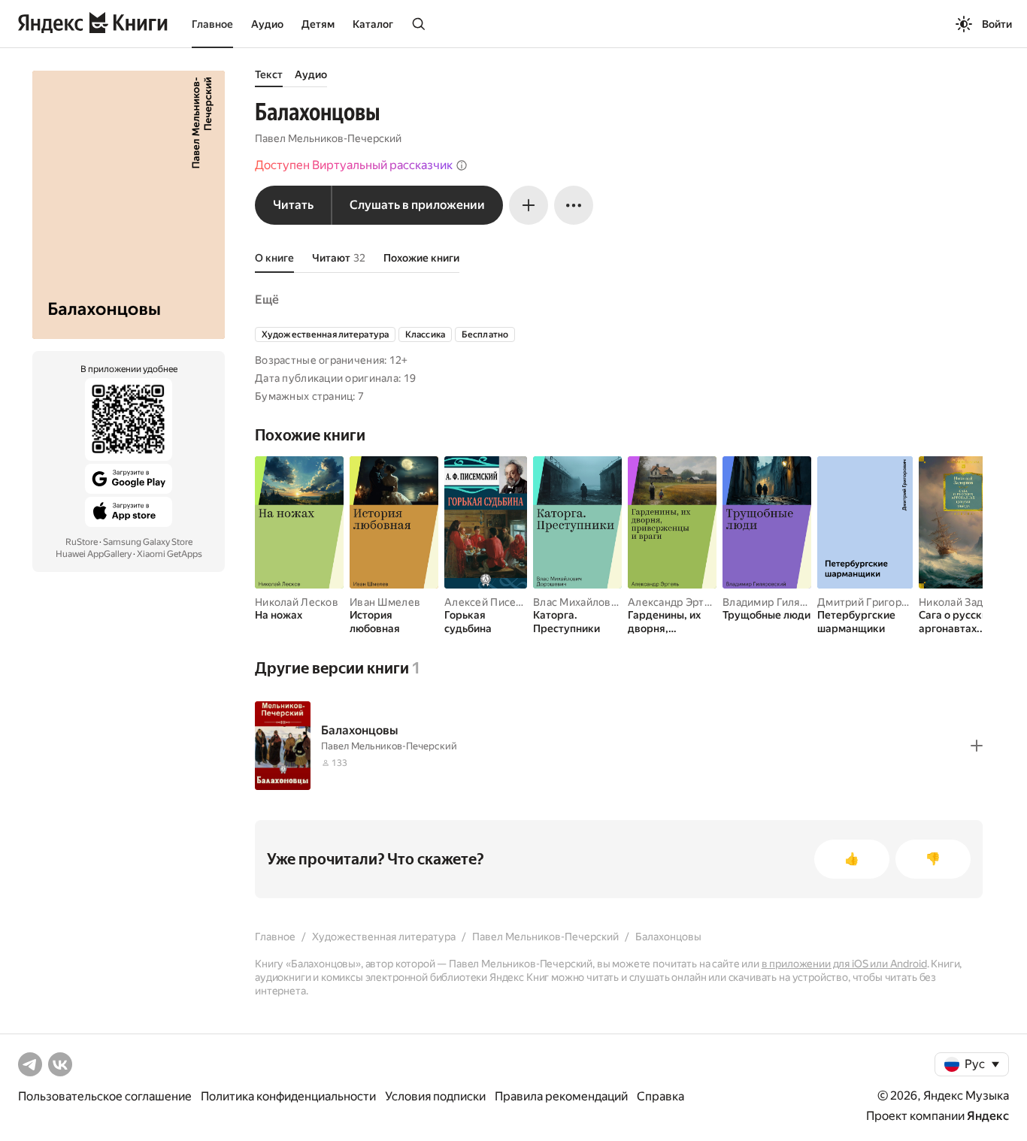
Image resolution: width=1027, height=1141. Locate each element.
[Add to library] (977, 746)
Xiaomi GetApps (169, 554)
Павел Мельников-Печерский (328, 138)
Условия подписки (435, 1096)
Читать (293, 205)
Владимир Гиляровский (782, 602)
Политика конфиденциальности (288, 1096)
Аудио (267, 24)
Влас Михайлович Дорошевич (609, 602)
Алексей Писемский (495, 602)
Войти (997, 24)
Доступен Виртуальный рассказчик (354, 165)
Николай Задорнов (966, 602)
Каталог (373, 24)
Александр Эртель (675, 602)
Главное (212, 24)
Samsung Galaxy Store (147, 542)
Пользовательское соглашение (105, 1096)
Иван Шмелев (385, 602)
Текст (269, 74)
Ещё (267, 299)
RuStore (81, 542)
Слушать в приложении (417, 205)
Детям (318, 24)
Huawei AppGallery (94, 554)
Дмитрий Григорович (871, 602)
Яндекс (988, 1116)
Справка (660, 1096)
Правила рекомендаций (561, 1096)
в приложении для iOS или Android (844, 964)
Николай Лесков (296, 602)
